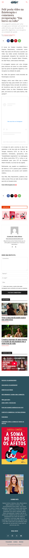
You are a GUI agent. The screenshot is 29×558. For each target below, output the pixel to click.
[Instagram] (12, 535)
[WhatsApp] (19, 40)
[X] (12, 40)
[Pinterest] (15, 40)
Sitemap (21, 541)
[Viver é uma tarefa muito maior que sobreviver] (14, 309)
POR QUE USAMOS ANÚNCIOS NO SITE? (12, 407)
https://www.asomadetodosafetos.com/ (14, 238)
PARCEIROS (5, 417)
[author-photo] (14, 234)
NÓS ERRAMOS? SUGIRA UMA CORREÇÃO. (13, 394)
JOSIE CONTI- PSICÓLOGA (9, 403)
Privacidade (9, 541)
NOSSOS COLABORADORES (9, 380)
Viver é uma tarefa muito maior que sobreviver (14, 318)
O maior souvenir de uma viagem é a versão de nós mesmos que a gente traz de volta (14, 341)
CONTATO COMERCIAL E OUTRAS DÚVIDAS (13, 412)
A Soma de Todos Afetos (9, 34)
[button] (2, 2)
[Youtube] (21, 536)
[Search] (26, 2)
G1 (16, 185)
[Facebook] (8, 40)
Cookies (15, 541)
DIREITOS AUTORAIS (7, 390)
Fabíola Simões (5, 321)
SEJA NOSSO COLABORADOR (9, 385)
